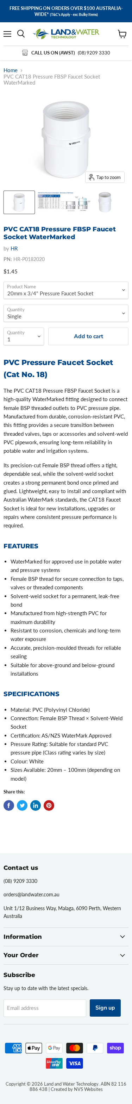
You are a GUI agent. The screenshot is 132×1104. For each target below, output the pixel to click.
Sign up (105, 1008)
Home (11, 70)
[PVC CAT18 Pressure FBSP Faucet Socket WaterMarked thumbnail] (19, 202)
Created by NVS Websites (77, 1089)
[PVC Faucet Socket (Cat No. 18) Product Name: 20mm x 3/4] (64, 202)
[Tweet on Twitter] (22, 805)
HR (14, 248)
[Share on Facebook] (9, 805)
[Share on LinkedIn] (35, 805)
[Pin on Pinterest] (49, 805)
